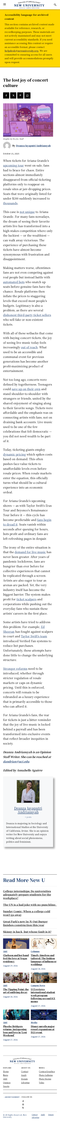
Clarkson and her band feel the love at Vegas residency (16, 958)
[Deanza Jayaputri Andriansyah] (7, 145)
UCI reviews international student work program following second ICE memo (43, 995)
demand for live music (30, 552)
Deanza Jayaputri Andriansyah (33, 145)
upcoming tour (13, 165)
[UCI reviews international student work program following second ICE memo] (44, 977)
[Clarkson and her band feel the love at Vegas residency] (16, 943)
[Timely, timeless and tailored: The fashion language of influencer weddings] (44, 943)
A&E (5, 951)
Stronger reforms (15, 669)
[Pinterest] (20, 95)
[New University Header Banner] (29, 4)
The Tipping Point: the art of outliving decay (16, 991)
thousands (10, 203)
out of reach (29, 347)
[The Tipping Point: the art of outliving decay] (16, 977)
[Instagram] (23, 1104)
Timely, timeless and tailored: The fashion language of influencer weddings (43, 960)
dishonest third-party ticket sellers (27, 315)
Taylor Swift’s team (34, 636)
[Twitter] (13, 95)
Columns (35, 951)
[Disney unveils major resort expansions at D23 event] (44, 1014)
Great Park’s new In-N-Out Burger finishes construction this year (25, 923)
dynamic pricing (14, 454)
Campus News (38, 985)
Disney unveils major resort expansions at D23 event (43, 1029)
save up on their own (26, 389)
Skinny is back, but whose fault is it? (27, 931)
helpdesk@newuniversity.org (21, 50)
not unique (27, 212)
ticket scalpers (26, 599)
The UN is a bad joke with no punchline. (30, 904)
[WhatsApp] (27, 95)
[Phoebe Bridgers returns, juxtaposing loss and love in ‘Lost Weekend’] (16, 1014)
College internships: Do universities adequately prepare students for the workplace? (27, 894)
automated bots (14, 282)
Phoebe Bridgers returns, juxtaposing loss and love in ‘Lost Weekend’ (15, 1031)
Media (34, 1022)
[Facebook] (6, 95)
